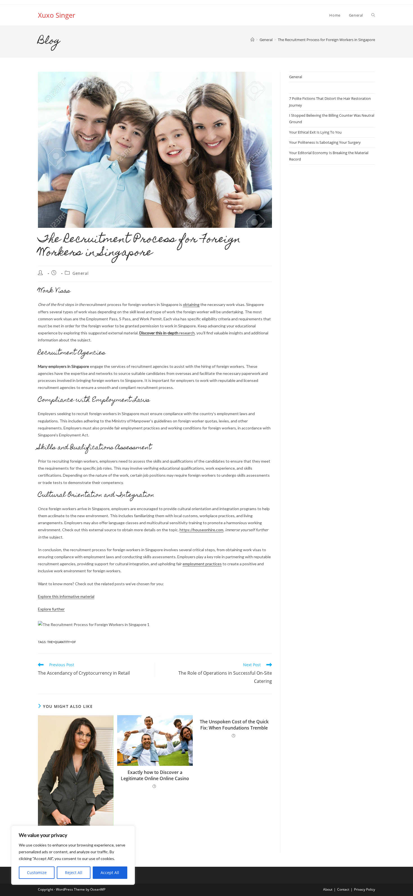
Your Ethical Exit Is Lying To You (315, 132)
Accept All (110, 872)
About (327, 889)
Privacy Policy (364, 889)
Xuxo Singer (56, 15)
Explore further (51, 609)
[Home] (252, 39)
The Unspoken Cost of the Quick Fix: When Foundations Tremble (234, 725)
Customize (37, 872)
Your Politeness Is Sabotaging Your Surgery (325, 142)
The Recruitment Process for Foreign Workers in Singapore (326, 39)
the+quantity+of (61, 642)
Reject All (73, 872)
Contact (343, 889)
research (167, 332)
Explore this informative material (66, 596)
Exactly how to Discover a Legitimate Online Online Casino (155, 775)
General (80, 273)
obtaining (191, 304)
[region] (73, 855)
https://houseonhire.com (201, 529)
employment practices (202, 563)
